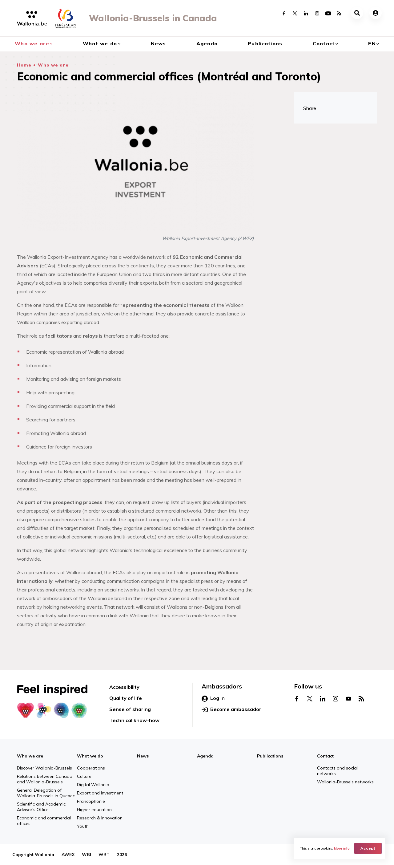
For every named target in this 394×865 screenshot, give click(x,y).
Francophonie (91, 801)
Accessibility (124, 687)
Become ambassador (235, 709)
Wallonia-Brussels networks (345, 782)
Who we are (32, 43)
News (158, 43)
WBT (104, 854)
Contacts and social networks (337, 770)
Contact (324, 43)
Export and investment (100, 793)
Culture (84, 776)
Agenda (207, 43)
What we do (100, 43)
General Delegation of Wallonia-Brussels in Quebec (46, 792)
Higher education (94, 809)
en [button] (372, 43)
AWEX (68, 854)
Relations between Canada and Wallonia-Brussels (44, 779)
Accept (368, 848)
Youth (83, 826)
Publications (265, 43)
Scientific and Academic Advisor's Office (41, 806)
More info (342, 848)
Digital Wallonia (93, 784)
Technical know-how (134, 720)
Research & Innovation (100, 818)
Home (24, 65)
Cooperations (91, 768)
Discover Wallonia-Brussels (44, 768)
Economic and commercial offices (44, 820)
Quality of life (125, 698)
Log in (217, 698)
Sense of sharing (130, 709)
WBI (86, 854)
